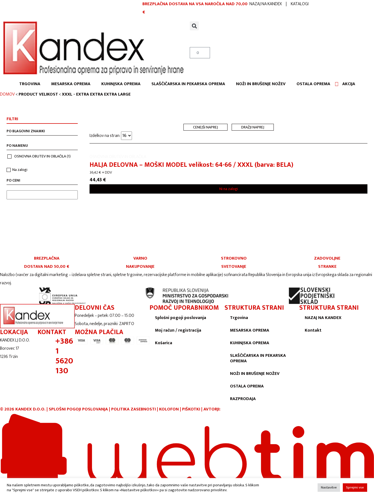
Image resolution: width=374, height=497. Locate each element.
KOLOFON (169, 409)
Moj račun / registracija (178, 330)
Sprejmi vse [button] (355, 487)
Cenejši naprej (205, 127)
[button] (194, 25)
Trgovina (239, 317)
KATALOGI (300, 4)
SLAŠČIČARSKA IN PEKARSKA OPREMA (188, 84)
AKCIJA (348, 84)
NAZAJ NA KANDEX (265, 4)
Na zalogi (19, 169)
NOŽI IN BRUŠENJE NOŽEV (261, 84)
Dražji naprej (252, 127)
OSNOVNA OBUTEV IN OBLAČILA (42, 156)
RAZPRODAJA (243, 399)
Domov (7, 94)
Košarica (163, 343)
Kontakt (313, 330)
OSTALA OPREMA (313, 84)
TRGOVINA (29, 84)
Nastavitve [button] (329, 487)
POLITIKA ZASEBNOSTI (133, 409)
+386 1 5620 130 (64, 356)
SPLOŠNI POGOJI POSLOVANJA (78, 409)
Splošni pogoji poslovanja (180, 317)
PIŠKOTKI (191, 409)
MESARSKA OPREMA (70, 84)
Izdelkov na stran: (105, 135)
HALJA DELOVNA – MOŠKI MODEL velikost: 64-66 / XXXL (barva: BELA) (191, 164)
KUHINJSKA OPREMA (120, 84)
